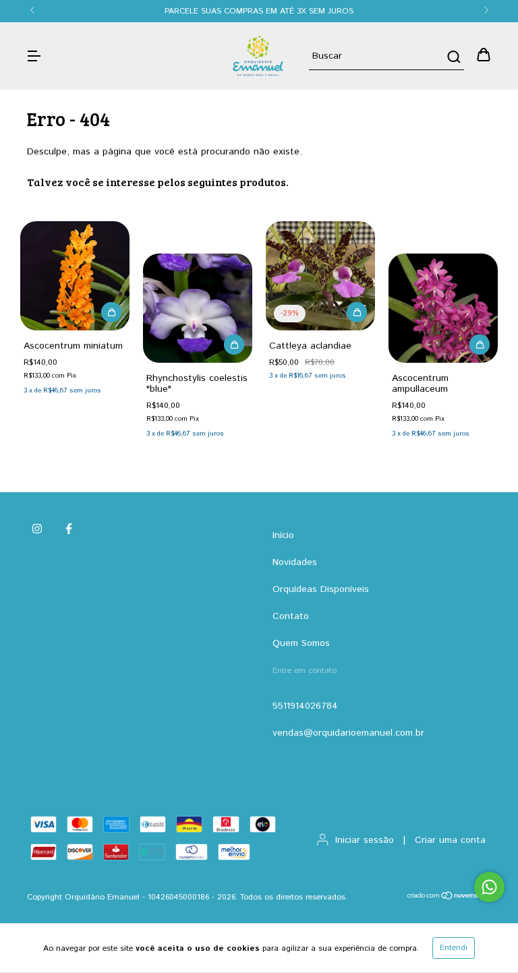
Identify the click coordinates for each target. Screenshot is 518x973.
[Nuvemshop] (449, 898)
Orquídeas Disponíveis (320, 589)
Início (283, 535)
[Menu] (33, 56)
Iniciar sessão (364, 840)
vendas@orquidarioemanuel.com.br (348, 733)
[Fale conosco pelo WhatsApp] (489, 887)
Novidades (294, 562)
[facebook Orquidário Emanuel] (69, 529)
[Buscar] (453, 57)
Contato (290, 616)
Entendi (453, 947)
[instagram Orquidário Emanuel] (37, 529)
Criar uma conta (450, 840)
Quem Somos (301, 643)
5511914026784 (305, 706)
